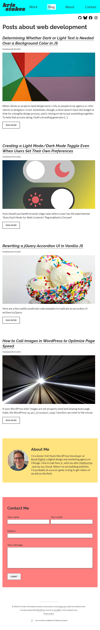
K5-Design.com (60, 607)
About (69, 7)
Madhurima (85, 462)
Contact (90, 7)
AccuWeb (57, 610)
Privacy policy (49, 614)
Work (33, 7)
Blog (51, 7)
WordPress (41, 610)
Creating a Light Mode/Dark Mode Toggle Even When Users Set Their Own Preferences (45, 148)
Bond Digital (38, 459)
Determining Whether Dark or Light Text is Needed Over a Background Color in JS (48, 40)
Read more (11, 125)
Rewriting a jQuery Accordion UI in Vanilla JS (42, 246)
